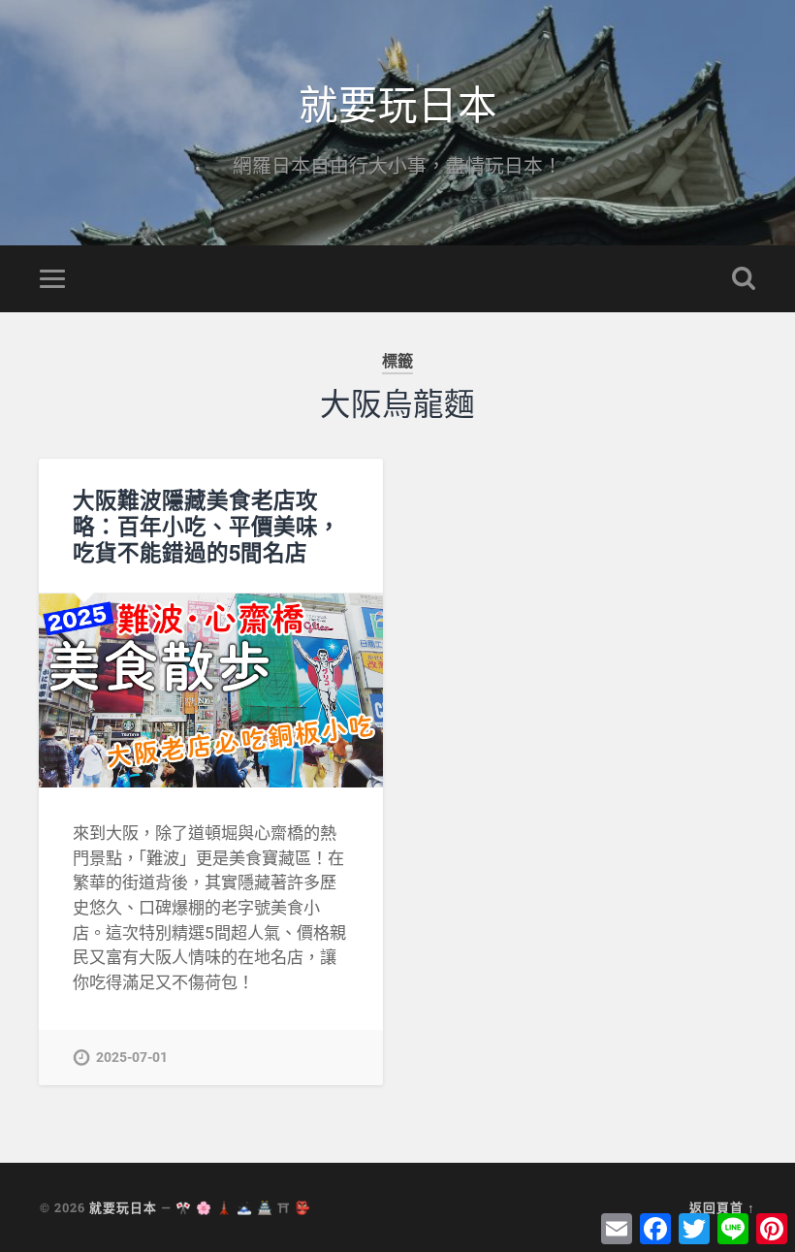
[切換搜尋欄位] (743, 278)
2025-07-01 (132, 1057)
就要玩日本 (398, 102)
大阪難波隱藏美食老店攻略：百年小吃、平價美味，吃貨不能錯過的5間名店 (206, 525)
